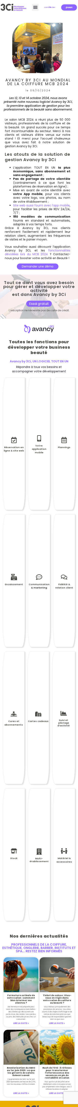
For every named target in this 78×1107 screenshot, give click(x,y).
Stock (13, 858)
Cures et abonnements (13, 723)
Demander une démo (37, 266)
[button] (35, 7)
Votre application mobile (39, 449)
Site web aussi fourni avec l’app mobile (41, 205)
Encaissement (14, 584)
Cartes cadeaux (38, 721)
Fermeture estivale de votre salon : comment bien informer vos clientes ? (21, 999)
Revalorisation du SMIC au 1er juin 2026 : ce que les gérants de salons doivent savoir (21, 1071)
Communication (39, 584)
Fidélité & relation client (64, 586)
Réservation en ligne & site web (14, 449)
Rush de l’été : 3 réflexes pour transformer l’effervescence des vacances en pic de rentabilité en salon (57, 1072)
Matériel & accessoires (64, 860)
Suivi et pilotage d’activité (63, 722)
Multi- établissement (39, 860)
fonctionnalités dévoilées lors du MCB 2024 (37, 252)
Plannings (64, 447)
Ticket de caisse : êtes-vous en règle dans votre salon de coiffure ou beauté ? (57, 999)
